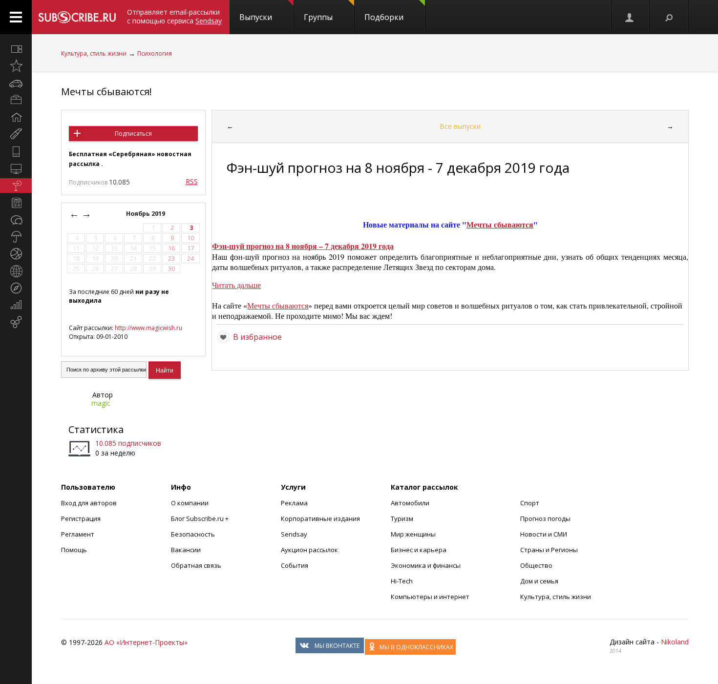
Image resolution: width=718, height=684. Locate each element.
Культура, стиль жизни (94, 53)
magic (100, 403)
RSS (192, 181)
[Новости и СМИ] (16, 202)
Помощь (74, 549)
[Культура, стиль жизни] (16, 185)
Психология (154, 53)
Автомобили (410, 502)
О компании (190, 502)
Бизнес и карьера (418, 549)
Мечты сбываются (499, 224)
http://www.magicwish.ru (148, 328)
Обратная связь (196, 565)
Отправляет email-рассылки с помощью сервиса (174, 16)
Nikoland (675, 641)
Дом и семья (539, 581)
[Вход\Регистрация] (630, 17)
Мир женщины (413, 534)
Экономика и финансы (426, 565)
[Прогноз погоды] (16, 236)
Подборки (383, 17)
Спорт (529, 502)
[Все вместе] (16, 48)
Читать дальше (236, 285)
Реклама (294, 502)
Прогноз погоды (545, 518)
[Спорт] (16, 254)
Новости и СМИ (543, 534)
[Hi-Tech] (16, 151)
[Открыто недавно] (16, 66)
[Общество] (16, 219)
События (294, 565)
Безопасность (193, 534)
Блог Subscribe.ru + (200, 518)
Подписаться (133, 133)
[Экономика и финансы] (16, 305)
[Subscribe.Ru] (77, 17)
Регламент (77, 534)
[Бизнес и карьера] (16, 100)
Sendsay (294, 534)
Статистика (96, 429)
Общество (536, 565)
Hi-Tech (402, 581)
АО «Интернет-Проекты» (146, 642)
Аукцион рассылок (309, 549)
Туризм (402, 518)
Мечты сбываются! (106, 91)
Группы (318, 17)
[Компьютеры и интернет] (16, 168)
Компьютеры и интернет (430, 596)
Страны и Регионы (549, 549)
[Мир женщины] (16, 134)
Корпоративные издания (320, 518)
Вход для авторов (89, 502)
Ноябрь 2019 (146, 213)
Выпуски (255, 17)
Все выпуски (460, 126)
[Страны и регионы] (16, 271)
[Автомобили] (16, 83)
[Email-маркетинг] (16, 322)
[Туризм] (16, 288)
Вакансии (186, 549)
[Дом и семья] (16, 117)
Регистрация (81, 518)
